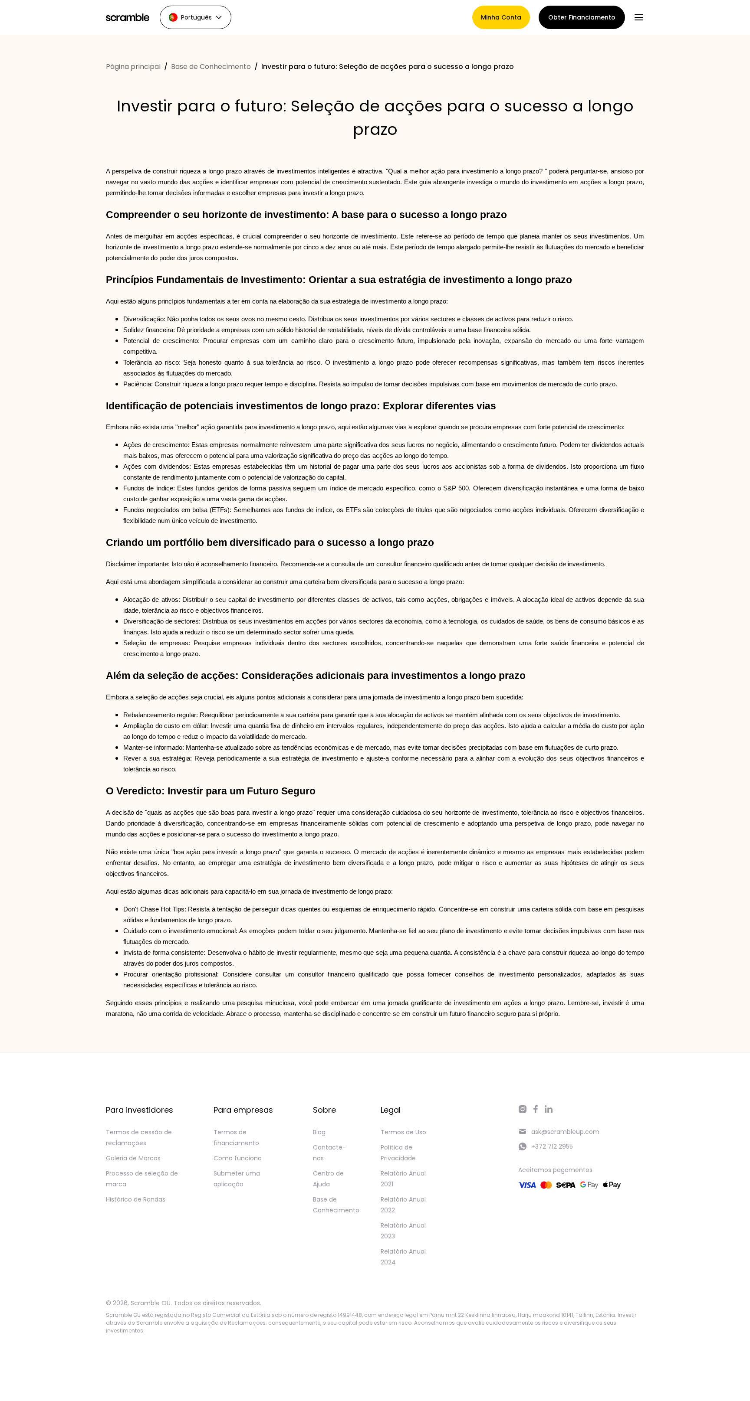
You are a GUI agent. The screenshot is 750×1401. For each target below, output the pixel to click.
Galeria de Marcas (133, 1158)
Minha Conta (501, 17)
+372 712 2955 (552, 1146)
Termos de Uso (403, 1132)
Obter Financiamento (581, 17)
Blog (319, 1132)
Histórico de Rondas (135, 1199)
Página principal (133, 67)
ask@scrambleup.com (565, 1131)
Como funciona (238, 1158)
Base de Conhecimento (211, 67)
